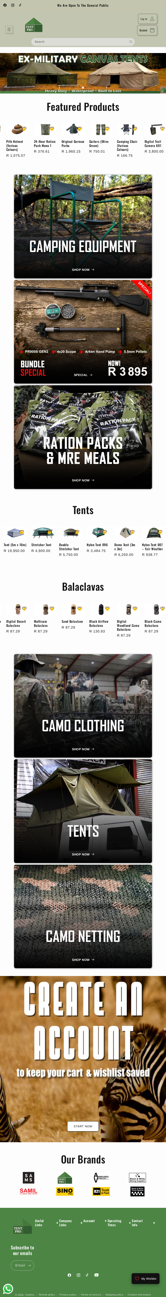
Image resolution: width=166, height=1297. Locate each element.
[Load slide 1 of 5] (70, 87)
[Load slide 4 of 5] (89, 87)
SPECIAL (81, 375)
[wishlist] (7, 155)
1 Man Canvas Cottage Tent (50, 546)
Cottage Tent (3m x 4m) (22, 546)
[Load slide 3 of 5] (83, 87)
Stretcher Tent (106, 544)
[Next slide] (106, 87)
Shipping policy (114, 1294)
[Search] (131, 41)
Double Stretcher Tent (134, 546)
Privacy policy (68, 1294)
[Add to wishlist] (9, 128)
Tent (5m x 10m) (79, 544)
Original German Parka (85, 143)
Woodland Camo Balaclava (54, 623)
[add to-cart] (7, 144)
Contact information (139, 1294)
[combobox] (83, 42)
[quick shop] (7, 134)
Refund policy (47, 1294)
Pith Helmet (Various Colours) (27, 145)
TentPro (29, 1295)
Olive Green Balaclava (24, 623)
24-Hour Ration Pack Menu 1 (57, 143)
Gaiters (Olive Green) (111, 143)
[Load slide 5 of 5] (96, 87)
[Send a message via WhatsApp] (8, 1289)
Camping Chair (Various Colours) (139, 145)
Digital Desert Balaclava (81, 623)
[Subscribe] (29, 1265)
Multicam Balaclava (105, 623)
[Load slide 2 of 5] (76, 87)
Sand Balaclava (137, 621)
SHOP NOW (81, 269)
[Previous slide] (59, 87)
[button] (9, 29)
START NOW (83, 1126)
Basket (143, 30)
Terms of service (91, 1294)
